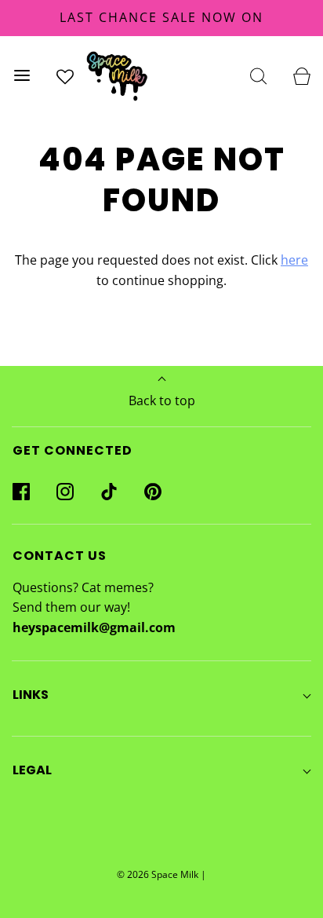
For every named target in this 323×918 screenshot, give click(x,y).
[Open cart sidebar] (301, 75)
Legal (32, 770)
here (294, 260)
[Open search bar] (258, 75)
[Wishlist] (64, 75)
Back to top (162, 400)
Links (31, 695)
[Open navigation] (21, 75)
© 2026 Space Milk (157, 874)
